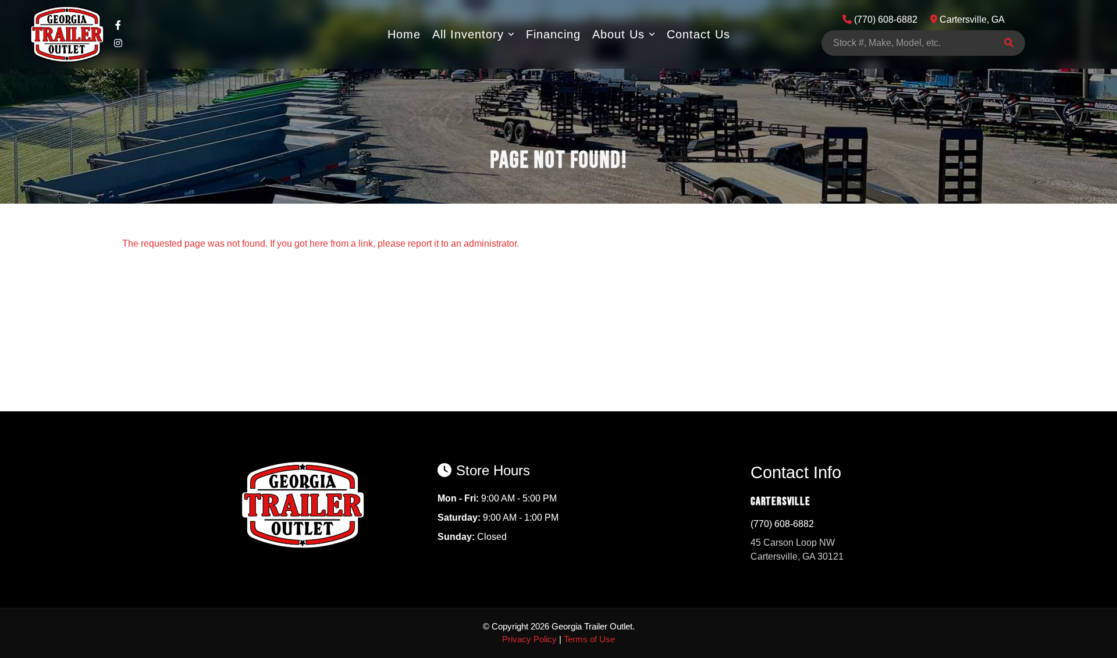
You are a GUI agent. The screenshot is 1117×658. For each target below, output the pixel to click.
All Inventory (468, 34)
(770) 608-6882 (782, 524)
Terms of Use (589, 639)
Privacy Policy (529, 639)
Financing (553, 34)
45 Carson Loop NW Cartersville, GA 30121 (797, 549)
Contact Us (698, 34)
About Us (618, 34)
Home (404, 34)
